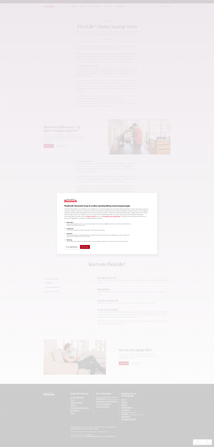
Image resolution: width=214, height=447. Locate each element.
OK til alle (85, 247)
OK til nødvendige (71, 247)
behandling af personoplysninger (111, 216)
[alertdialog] (107, 223)
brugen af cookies (91, 216)
